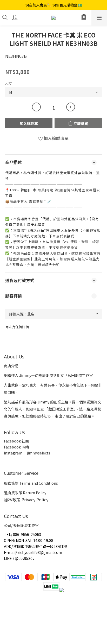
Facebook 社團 (17, 441)
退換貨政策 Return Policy (25, 492)
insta (8, 453)
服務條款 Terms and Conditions (31, 483)
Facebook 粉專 (17, 447)
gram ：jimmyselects (31, 453)
